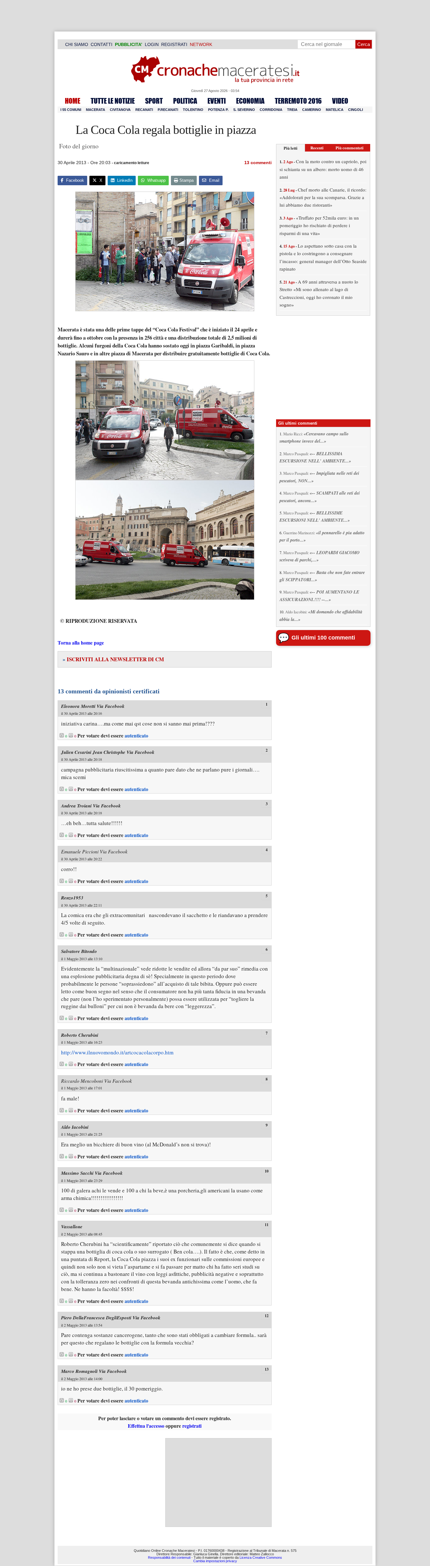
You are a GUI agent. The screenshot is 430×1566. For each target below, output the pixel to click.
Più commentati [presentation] (350, 148)
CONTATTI (101, 44)
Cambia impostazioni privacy (215, 1561)
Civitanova (120, 110)
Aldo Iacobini (74, 1127)
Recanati (144, 110)
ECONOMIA (250, 100)
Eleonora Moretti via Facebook (93, 706)
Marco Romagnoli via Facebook (94, 1371)
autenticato (136, 735)
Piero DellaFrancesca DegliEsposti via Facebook (111, 1317)
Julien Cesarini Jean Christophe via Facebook (108, 752)
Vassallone (71, 1226)
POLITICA (185, 100)
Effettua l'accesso (146, 1425)
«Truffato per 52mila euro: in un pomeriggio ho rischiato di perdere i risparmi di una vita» (319, 225)
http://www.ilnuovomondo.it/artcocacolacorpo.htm (117, 1052)
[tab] (290, 148)
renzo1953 (72, 897)
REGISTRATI (174, 44)
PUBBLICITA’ (128, 44)
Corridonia (271, 110)
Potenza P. (218, 110)
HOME (72, 100)
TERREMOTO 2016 (298, 100)
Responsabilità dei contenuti (169, 1557)
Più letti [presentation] (290, 148)
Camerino (311, 110)
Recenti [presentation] (317, 148)
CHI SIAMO (76, 44)
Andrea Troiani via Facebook (91, 805)
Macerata (95, 110)
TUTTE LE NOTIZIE (113, 100)
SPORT (154, 100)
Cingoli (355, 110)
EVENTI (216, 100)
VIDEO (340, 100)
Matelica (334, 110)
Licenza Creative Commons (261, 1557)
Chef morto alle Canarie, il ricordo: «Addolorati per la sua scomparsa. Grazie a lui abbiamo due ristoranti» (323, 197)
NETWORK (201, 44)
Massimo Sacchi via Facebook (92, 1173)
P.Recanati (168, 110)
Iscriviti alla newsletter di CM (113, 659)
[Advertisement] (218, 1482)
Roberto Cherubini (79, 1035)
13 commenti (258, 162)
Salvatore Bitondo (79, 951)
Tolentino (193, 110)
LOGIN (152, 44)
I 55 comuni (70, 110)
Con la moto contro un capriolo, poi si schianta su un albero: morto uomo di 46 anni (323, 169)
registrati (191, 1425)
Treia (292, 110)
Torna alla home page (81, 642)
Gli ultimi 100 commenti (323, 637)
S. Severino (244, 110)
